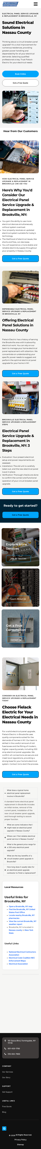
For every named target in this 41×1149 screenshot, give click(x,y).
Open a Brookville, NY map (20, 906)
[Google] (4, 1128)
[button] (35, 4)
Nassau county (15, 930)
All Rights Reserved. (24, 1135)
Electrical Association (18, 964)
